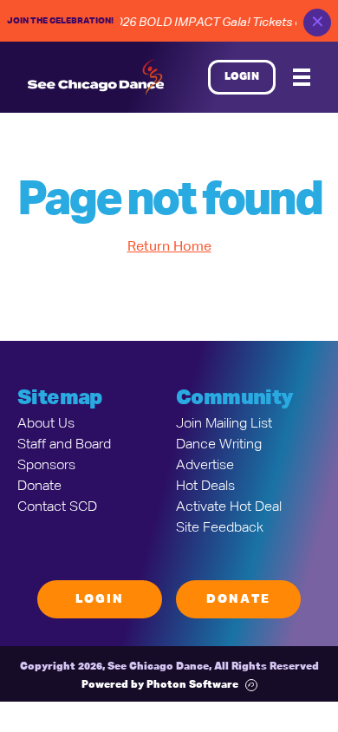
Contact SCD (57, 507)
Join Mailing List (224, 424)
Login (242, 77)
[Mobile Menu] (301, 77)
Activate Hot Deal (229, 507)
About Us (46, 424)
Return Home (169, 247)
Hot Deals (205, 486)
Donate (39, 486)
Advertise (205, 466)
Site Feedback (219, 528)
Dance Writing (219, 445)
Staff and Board (64, 445)
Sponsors (46, 466)
